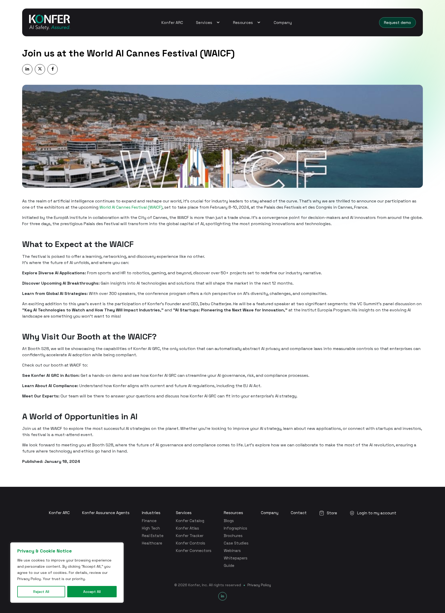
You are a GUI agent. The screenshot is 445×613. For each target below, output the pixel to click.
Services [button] (204, 22)
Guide (229, 565)
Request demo (397, 22)
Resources (233, 512)
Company (283, 22)
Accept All (92, 591)
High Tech (151, 528)
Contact (299, 512)
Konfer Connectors (193, 550)
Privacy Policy (259, 585)
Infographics (235, 528)
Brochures (233, 535)
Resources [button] (243, 22)
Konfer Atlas (187, 528)
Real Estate (153, 535)
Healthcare (152, 543)
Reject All (41, 591)
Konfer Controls (190, 543)
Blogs (229, 520)
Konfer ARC (172, 22)
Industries (151, 512)
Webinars (232, 550)
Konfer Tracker (189, 535)
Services (184, 512)
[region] (67, 572)
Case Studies (236, 543)
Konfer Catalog (190, 520)
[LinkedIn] (222, 596)
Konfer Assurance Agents (106, 512)
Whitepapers (235, 558)
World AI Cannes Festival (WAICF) (130, 207)
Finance (149, 520)
